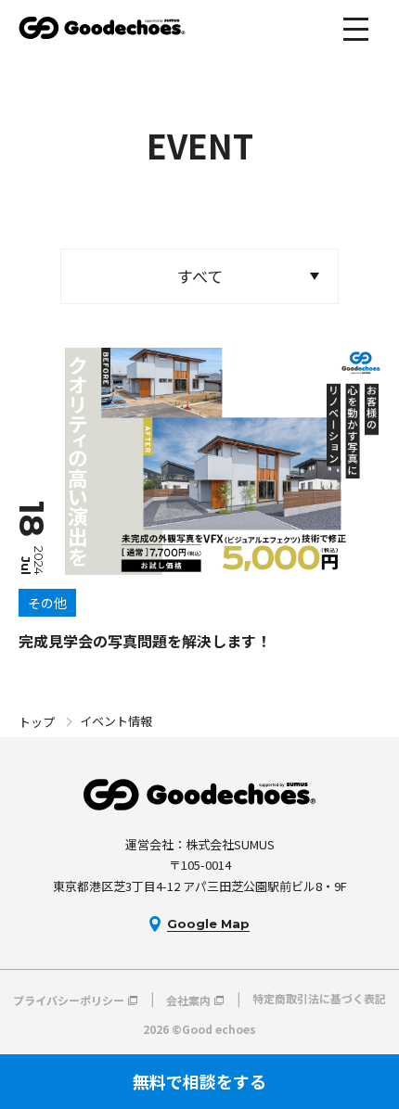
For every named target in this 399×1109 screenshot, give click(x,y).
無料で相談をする (199, 1081)
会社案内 (188, 999)
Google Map (208, 923)
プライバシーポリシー (68, 999)
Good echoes (102, 28)
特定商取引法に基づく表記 (319, 998)
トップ (37, 722)
